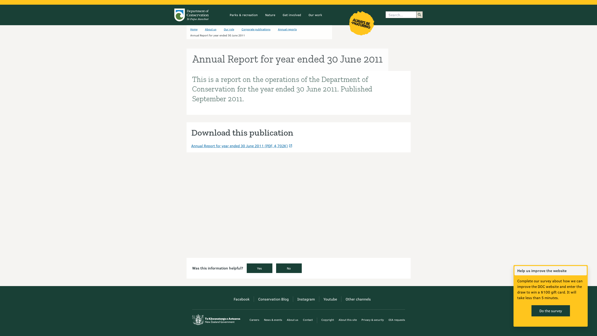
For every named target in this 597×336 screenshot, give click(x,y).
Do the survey (550, 310)
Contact (308, 320)
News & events (273, 320)
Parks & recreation (244, 15)
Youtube (330, 299)
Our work (315, 15)
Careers (254, 320)
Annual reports (287, 29)
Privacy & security (372, 320)
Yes (259, 268)
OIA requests (397, 320)
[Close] (583, 270)
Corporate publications (256, 29)
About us (210, 29)
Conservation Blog (273, 299)
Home (194, 29)
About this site (348, 320)
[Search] (419, 14)
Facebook (242, 299)
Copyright (327, 320)
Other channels (358, 299)
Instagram (306, 299)
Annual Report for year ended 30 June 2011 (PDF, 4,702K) (239, 145)
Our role (229, 29)
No (289, 268)
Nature (270, 15)
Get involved (292, 15)
